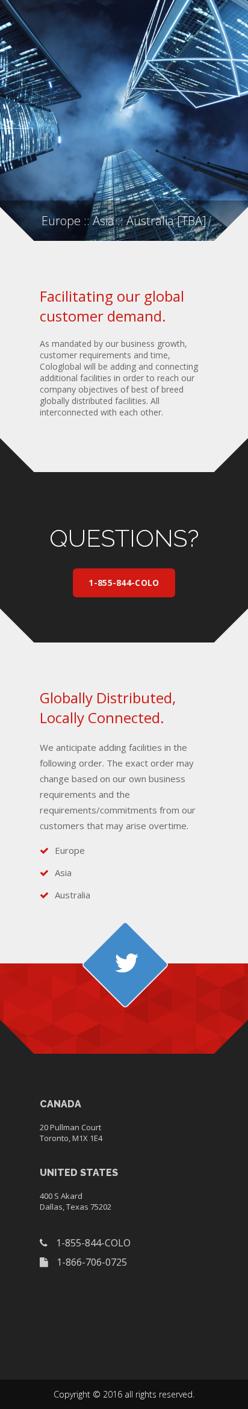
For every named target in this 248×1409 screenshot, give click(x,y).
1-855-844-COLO (123, 582)
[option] (124, 120)
